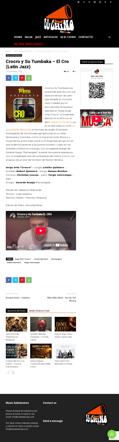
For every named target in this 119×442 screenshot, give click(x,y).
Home (18, 37)
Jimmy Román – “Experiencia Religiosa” (13, 337)
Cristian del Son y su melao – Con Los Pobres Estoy (15, 364)
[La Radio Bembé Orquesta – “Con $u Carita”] (41, 324)
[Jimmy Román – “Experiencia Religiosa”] (16, 324)
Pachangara (56, 259)
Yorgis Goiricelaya (32, 262)
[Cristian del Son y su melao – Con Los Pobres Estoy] (16, 351)
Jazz (38, 37)
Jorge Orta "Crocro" (23, 259)
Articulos (51, 37)
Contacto (86, 37)
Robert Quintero (14, 262)
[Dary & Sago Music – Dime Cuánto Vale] (65, 324)
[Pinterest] (22, 78)
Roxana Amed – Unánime (18, 297)
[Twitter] (105, 2)
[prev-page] (7, 372)
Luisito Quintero (41, 259)
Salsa (29, 37)
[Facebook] (83, 2)
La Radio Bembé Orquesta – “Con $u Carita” (39, 337)
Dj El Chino (68, 37)
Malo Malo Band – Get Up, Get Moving (61, 299)
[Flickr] (89, 2)
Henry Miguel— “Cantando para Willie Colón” (40, 364)
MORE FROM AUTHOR (39, 311)
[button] (109, 37)
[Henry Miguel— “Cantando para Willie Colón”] (41, 351)
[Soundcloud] (100, 2)
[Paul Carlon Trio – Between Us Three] (65, 351)
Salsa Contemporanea (23, 51)
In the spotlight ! (28, 44)
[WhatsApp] (110, 2)
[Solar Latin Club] (59, 19)
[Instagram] (94, 2)
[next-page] (12, 372)
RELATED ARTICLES (17, 311)
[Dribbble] (78, 2)
